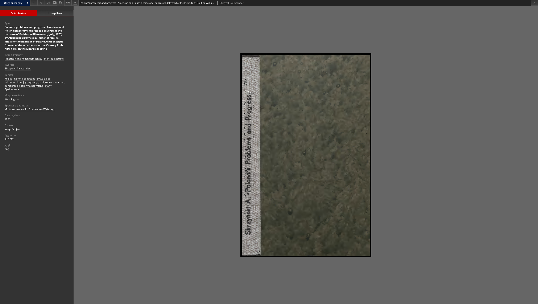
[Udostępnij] (41, 3)
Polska (8, 78)
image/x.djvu (12, 129)
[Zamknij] (534, 3)
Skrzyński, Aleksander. (18, 68)
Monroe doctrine (54, 58)
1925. (8, 119)
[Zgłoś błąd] (75, 3)
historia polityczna (24, 78)
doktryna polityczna (31, 86)
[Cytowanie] (67, 3)
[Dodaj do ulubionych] (48, 3)
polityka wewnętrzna (51, 82)
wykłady (33, 82)
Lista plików (55, 13)
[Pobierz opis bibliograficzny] (60, 3)
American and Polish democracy (23, 58)
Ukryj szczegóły (13, 3)
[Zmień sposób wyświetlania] (54, 3)
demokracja (11, 86)
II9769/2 (9, 139)
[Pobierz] (33, 3)
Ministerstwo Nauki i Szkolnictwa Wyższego (30, 109)
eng (7, 149)
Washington (11, 99)
